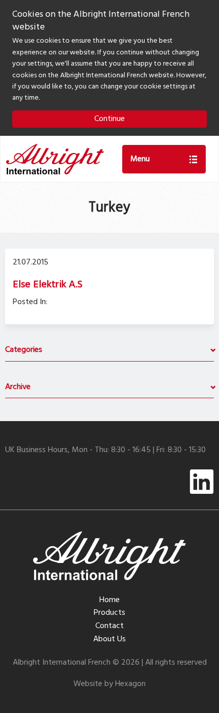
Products (109, 612)
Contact (109, 626)
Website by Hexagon (109, 684)
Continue (109, 119)
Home (109, 600)
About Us (109, 639)
